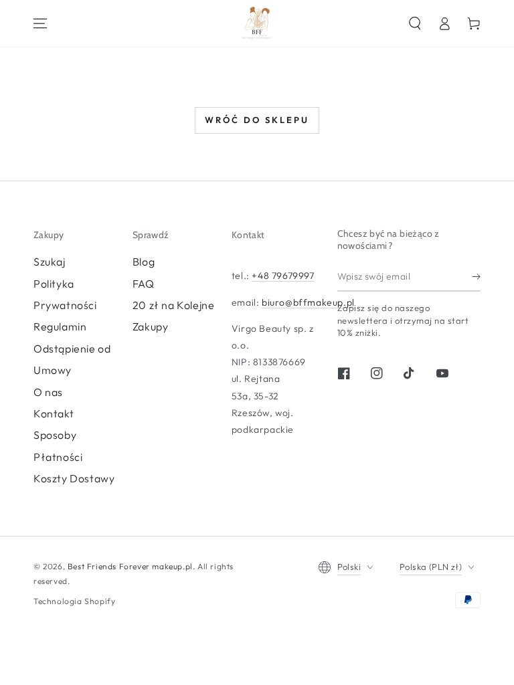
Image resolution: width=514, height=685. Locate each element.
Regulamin (59, 326)
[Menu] (40, 23)
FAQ (144, 283)
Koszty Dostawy (73, 478)
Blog (144, 261)
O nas (48, 392)
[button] (415, 23)
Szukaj (49, 261)
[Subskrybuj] (476, 276)
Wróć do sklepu (257, 119)
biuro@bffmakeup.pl (308, 302)
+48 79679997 (283, 276)
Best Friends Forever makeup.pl (130, 566)
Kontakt (53, 413)
